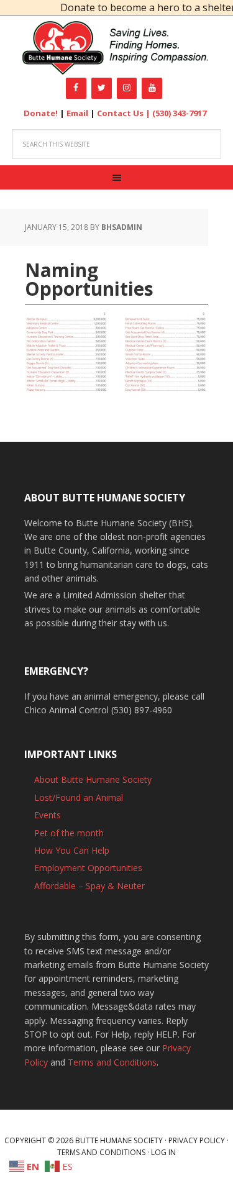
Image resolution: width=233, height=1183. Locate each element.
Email (77, 113)
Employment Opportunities (88, 868)
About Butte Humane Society (93, 779)
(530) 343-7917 (179, 113)
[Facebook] (76, 88)
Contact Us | (124, 113)
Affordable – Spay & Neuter (89, 886)
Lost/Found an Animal (78, 797)
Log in (163, 1152)
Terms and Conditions (112, 1062)
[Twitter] (101, 88)
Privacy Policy (196, 1140)
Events (47, 815)
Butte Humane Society (116, 48)
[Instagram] (127, 88)
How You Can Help (71, 850)
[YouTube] (152, 88)
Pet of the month (69, 833)
